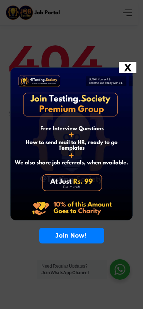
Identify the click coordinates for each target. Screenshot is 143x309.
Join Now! (71, 235)
